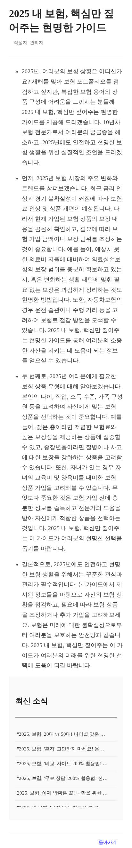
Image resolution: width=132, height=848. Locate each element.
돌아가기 (108, 842)
